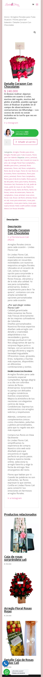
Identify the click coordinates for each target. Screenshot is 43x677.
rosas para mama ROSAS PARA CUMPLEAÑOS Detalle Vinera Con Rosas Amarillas (20, 206)
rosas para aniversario (18, 200)
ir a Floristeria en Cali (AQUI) (18, 238)
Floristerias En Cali (22, 184)
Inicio (6, 17)
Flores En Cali (26, 171)
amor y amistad (31, 157)
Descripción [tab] (12, 219)
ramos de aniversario (17, 192)
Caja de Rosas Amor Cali (13, 160)
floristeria (32, 182)
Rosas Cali (8, 198)
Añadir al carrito (27, 141)
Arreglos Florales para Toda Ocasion (17, 155)
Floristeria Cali (9, 184)
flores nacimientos (19, 173)
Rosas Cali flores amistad (22, 198)
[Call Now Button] (5, 663)
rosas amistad (19, 195)
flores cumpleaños (28, 168)
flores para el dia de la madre (15, 179)
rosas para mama (20, 203)
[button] (35, 32)
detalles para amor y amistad (15, 165)
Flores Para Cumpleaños (26, 176)
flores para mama (21, 182)
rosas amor (30, 195)
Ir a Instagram (11, 122)
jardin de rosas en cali (17, 187)
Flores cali (17, 168)
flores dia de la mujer (12, 171)
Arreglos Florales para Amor (23, 152)
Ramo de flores (22, 190)
